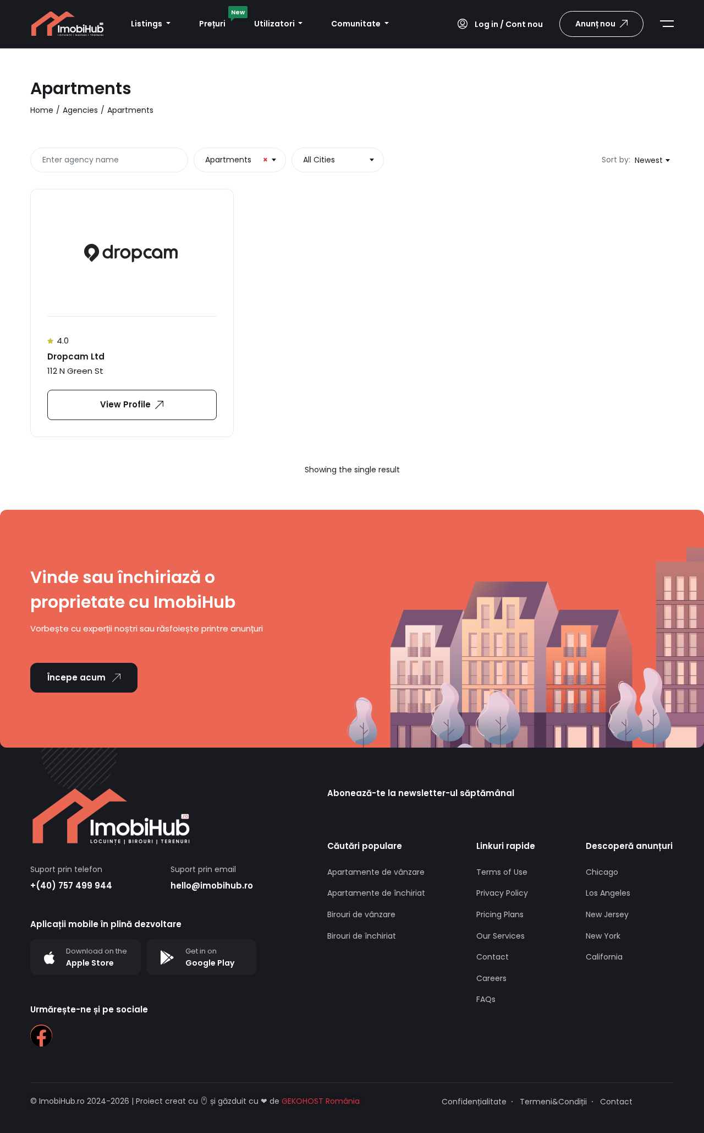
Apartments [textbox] (236, 159)
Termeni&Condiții (553, 1101)
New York (603, 935)
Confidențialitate (474, 1101)
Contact (492, 956)
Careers (491, 978)
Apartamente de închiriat (376, 892)
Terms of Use (501, 872)
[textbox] (338, 159)
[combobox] (240, 160)
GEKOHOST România (319, 1101)
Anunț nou (595, 23)
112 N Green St (75, 371)
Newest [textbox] (649, 160)
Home (41, 110)
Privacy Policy (502, 892)
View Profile (125, 404)
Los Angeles (608, 892)
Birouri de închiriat (361, 935)
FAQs (486, 999)
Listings (147, 23)
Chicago (602, 872)
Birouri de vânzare (361, 914)
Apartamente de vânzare (376, 872)
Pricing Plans (500, 914)
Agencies (80, 110)
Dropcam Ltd (76, 356)
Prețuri (219, 20)
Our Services (500, 935)
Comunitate (356, 23)
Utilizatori (275, 23)
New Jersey (607, 914)
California (604, 956)
